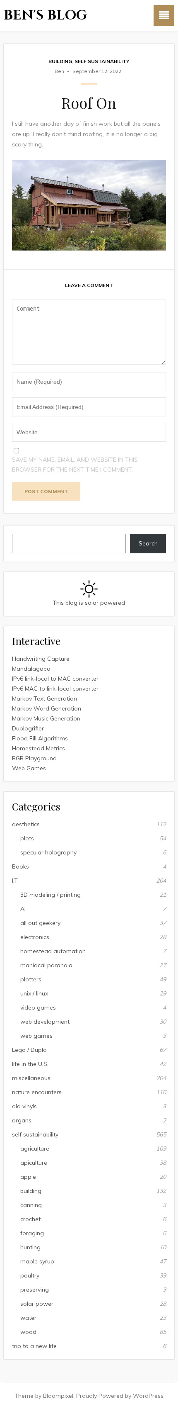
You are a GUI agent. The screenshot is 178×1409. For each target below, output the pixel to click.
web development (45, 1021)
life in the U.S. (30, 1064)
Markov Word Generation (46, 708)
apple (28, 1176)
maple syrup (37, 1261)
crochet (30, 1219)
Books (20, 866)
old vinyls (24, 1106)
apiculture (33, 1162)
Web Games (29, 768)
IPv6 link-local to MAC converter (55, 678)
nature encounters (37, 1092)
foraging (32, 1233)
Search (148, 543)
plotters (30, 979)
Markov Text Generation (44, 698)
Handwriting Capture (41, 658)
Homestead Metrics (38, 748)
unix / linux (34, 993)
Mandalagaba (31, 668)
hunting (30, 1247)
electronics (34, 937)
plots (27, 838)
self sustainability (102, 61)
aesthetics (26, 824)
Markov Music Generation (46, 718)
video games (38, 1007)
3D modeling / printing (50, 894)
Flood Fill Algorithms (40, 738)
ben (59, 71)
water (28, 1317)
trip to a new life (34, 1346)
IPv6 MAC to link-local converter (55, 688)
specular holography (48, 852)
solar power (36, 1303)
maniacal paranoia (46, 965)
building (60, 61)
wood (28, 1332)
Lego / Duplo (29, 1050)
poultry (29, 1275)
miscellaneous (31, 1078)
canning (31, 1205)
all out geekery (40, 923)
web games (36, 1035)
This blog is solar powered (89, 602)
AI (23, 909)
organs (21, 1120)
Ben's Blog (45, 15)
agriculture (34, 1148)
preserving (34, 1289)
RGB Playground (34, 758)
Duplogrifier (28, 728)
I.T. (15, 880)
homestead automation (53, 951)
